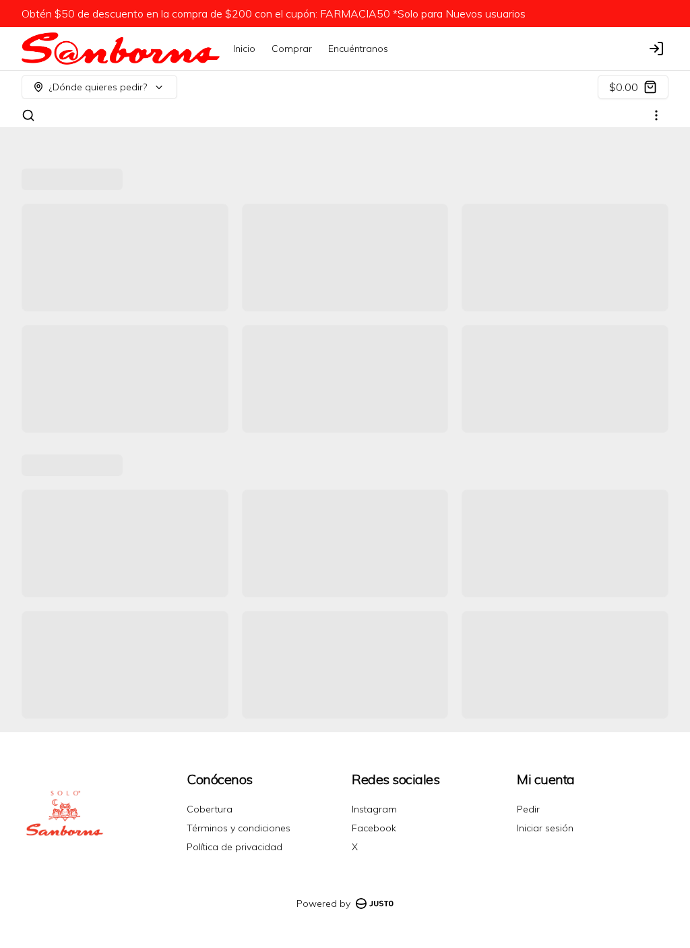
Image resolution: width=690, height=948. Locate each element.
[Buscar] (28, 115)
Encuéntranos (358, 48)
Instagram (374, 809)
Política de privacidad (234, 847)
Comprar (292, 48)
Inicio (244, 48)
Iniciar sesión (545, 828)
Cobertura (209, 809)
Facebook (374, 828)
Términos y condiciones (238, 828)
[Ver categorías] (656, 115)
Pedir (528, 809)
